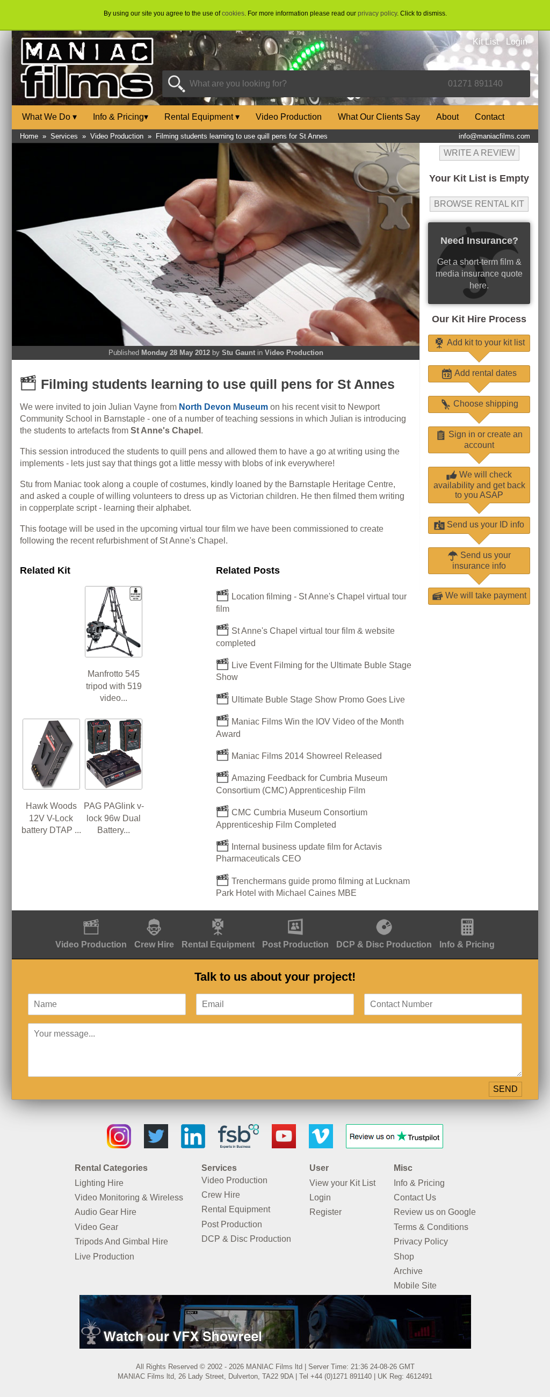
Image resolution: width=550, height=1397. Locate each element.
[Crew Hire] (154, 916)
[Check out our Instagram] (119, 1145)
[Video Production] (91, 916)
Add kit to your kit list (485, 342)
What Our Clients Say (379, 116)
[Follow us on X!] (156, 1145)
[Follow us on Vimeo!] (321, 1145)
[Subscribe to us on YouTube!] (284, 1145)
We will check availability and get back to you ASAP (479, 485)
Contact (489, 116)
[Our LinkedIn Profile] (193, 1145)
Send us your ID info (484, 524)
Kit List (485, 41)
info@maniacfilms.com (494, 136)
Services (64, 136)
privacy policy (377, 13)
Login (516, 41)
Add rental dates (484, 373)
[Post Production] (295, 916)
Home (29, 136)
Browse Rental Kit (479, 203)
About (447, 116)
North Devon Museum (223, 406)
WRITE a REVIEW (479, 152)
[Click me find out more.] (275, 1345)
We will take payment (484, 595)
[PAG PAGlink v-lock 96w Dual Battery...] (113, 723)
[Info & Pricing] (467, 916)
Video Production (289, 116)
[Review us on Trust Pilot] (394, 1145)
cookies (233, 13)
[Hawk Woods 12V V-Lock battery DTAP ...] (51, 723)
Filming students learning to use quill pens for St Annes (242, 136)
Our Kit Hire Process (479, 319)
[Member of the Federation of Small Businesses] (238, 1145)
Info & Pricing (120, 116)
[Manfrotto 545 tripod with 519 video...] (113, 590)
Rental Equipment (202, 116)
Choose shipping (484, 403)
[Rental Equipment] (218, 916)
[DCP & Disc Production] (384, 916)
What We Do (49, 116)
